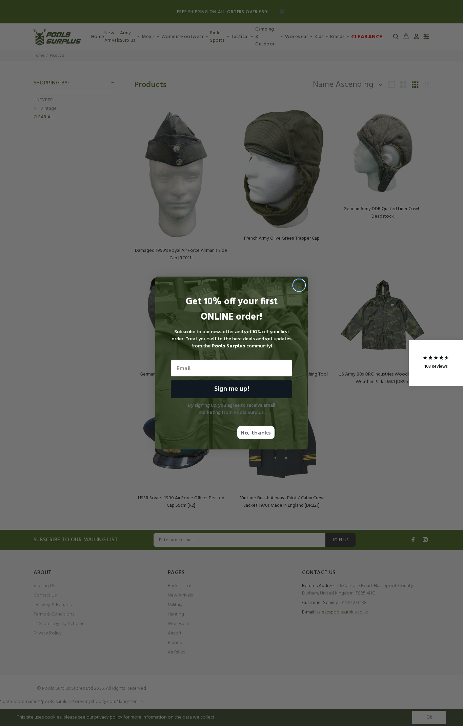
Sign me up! (231, 389)
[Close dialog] (299, 285)
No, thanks (256, 432)
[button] (436, 363)
